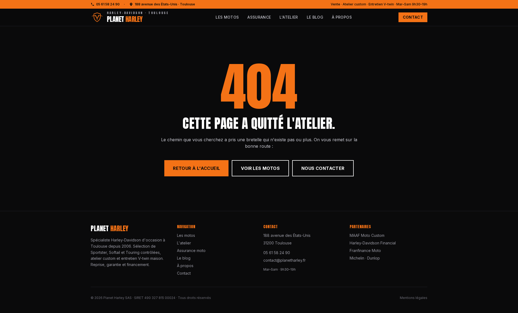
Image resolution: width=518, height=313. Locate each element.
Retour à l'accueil (196, 168)
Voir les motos (260, 168)
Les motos (227, 17)
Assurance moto (191, 250)
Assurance (259, 17)
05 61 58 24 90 (108, 4)
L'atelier (289, 17)
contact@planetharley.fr (284, 260)
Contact (413, 17)
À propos (342, 17)
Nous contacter (323, 168)
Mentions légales (413, 298)
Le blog (315, 17)
